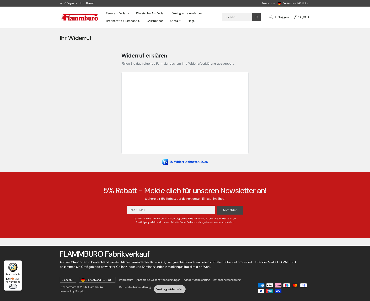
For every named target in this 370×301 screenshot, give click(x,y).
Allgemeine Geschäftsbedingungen (158, 280)
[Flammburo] (79, 17)
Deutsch (267, 3)
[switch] (13, 286)
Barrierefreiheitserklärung (135, 287)
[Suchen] (256, 17)
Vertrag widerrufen (169, 289)
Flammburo (95, 287)
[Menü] (19, 262)
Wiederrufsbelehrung (196, 280)
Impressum (126, 280)
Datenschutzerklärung (227, 280)
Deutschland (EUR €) (295, 3)
